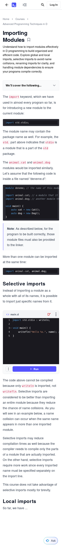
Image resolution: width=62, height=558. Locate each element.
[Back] (7, 4)
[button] (11, 328)
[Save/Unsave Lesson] (29, 39)
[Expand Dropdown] (54, 85)
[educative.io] (14, 5)
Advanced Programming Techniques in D (25, 24)
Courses (20, 19)
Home (6, 19)
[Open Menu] (56, 314)
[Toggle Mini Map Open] (24, 4)
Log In (54, 5)
